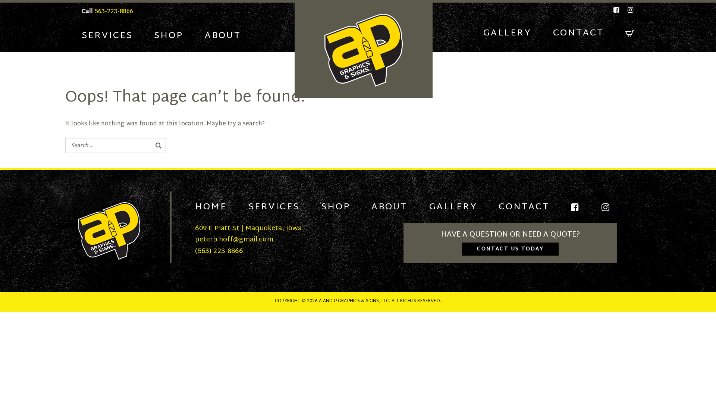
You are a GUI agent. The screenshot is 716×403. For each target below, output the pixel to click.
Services (107, 36)
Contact (578, 33)
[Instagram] (629, 10)
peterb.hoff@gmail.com (234, 240)
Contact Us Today (510, 249)
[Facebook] (617, 10)
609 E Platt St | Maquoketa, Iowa (248, 228)
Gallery (507, 33)
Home (211, 207)
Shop (168, 36)
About (223, 36)
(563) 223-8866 (218, 251)
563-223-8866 (114, 11)
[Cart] (629, 33)
